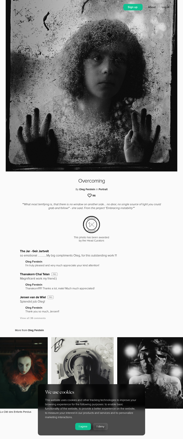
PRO (54, 274)
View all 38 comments (33, 318)
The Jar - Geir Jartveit (34, 251)
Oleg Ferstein (87, 189)
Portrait (103, 189)
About (152, 7)
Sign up (133, 7)
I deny (100, 426)
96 (94, 195)
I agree (83, 426)
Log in (165, 7)
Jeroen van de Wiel (33, 297)
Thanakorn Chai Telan (35, 274)
